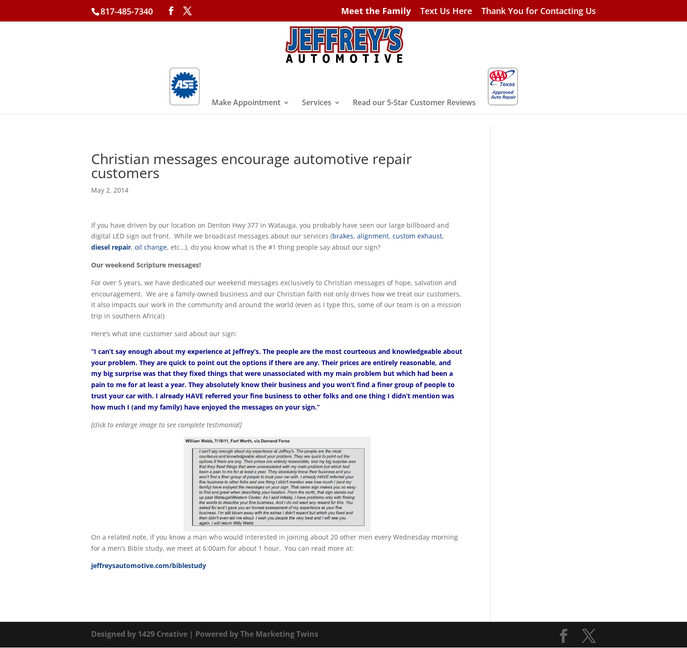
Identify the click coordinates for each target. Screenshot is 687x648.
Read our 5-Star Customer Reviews (414, 103)
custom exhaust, (418, 235)
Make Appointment (246, 103)
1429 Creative (162, 634)
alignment (373, 235)
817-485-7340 (126, 11)
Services (316, 103)
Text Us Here (446, 11)
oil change (151, 247)
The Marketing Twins (279, 634)
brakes (342, 235)
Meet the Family (376, 11)
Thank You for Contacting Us (538, 11)
